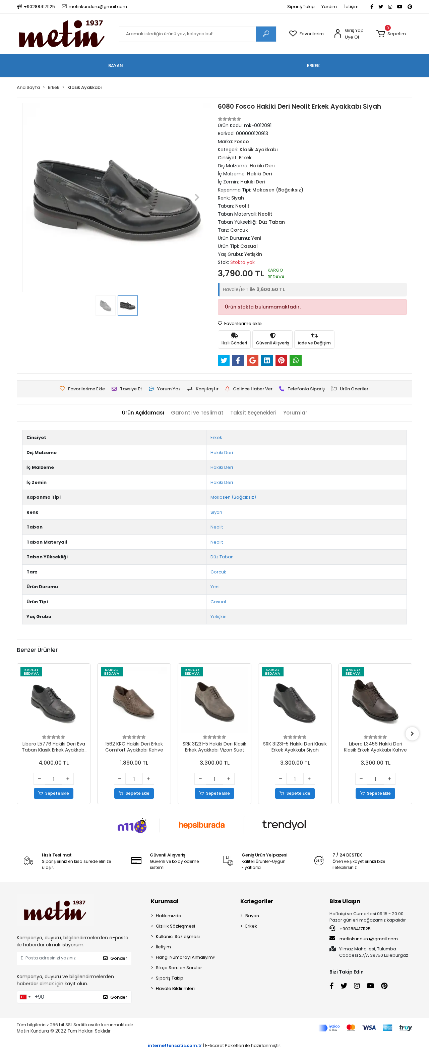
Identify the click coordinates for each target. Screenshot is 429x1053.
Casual (218, 602)
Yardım (329, 6)
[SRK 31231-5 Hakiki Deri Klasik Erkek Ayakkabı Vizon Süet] (214, 700)
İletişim (351, 6)
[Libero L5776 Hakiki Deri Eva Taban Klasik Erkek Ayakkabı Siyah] (53, 700)
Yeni (215, 587)
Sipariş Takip (301, 6)
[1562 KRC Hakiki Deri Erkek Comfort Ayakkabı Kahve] (134, 700)
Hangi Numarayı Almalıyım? (186, 957)
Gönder (118, 958)
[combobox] (25, 997)
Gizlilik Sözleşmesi (175, 926)
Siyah (216, 512)
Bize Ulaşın (344, 901)
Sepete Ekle (57, 793)
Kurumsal (165, 901)
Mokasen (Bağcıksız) (233, 497)
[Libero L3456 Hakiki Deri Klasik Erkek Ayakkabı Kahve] (375, 700)
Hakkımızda (168, 915)
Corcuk (218, 572)
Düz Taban (222, 557)
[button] (391, 34)
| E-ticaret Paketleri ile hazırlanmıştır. (214, 1045)
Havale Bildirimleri (175, 988)
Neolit (216, 527)
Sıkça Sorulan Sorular (179, 967)
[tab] (143, 413)
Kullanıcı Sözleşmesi (178, 936)
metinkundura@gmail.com (369, 939)
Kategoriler (256, 901)
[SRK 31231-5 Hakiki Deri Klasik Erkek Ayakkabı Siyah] (295, 700)
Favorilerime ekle (242, 323)
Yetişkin (218, 616)
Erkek (216, 437)
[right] (412, 733)
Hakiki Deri (221, 452)
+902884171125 (355, 929)
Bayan (252, 915)
